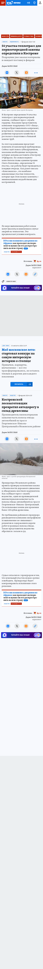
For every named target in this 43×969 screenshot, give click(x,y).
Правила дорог (16, 36)
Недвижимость (14, 41)
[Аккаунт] (40, 3)
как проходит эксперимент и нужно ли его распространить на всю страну (20, 244)
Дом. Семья (6, 345)
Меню (3, 3)
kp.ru (39, 261)
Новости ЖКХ (11, 281)
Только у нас (29, 36)
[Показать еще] (36, 72)
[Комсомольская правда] (13, 3)
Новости (5, 36)
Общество (7, 251)
